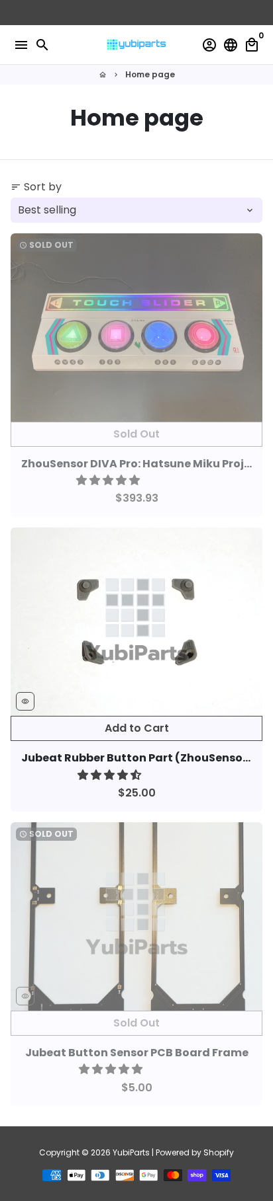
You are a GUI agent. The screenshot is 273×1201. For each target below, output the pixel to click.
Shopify (218, 1152)
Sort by (36, 186)
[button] (109, 480)
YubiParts (131, 1152)
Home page (150, 74)
